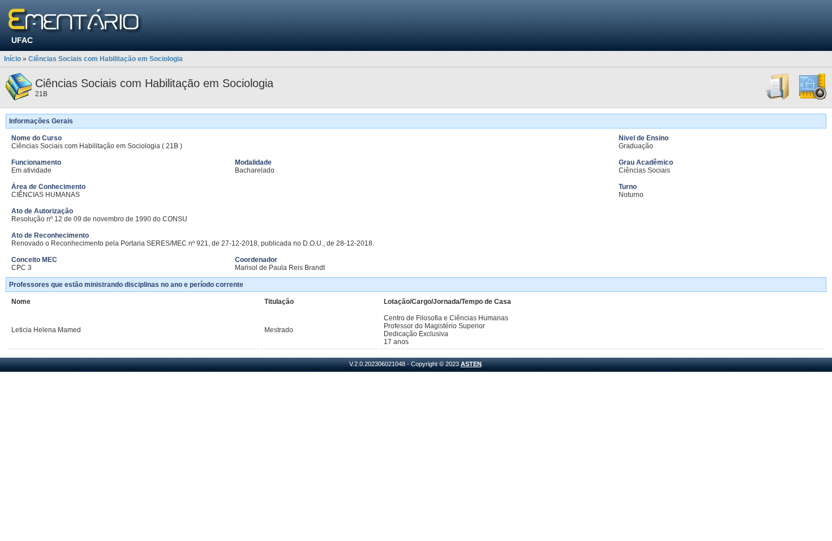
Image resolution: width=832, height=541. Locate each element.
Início (12, 59)
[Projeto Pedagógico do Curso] (812, 98)
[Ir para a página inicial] (75, 21)
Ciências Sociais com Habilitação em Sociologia (105, 59)
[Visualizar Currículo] (778, 98)
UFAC (22, 40)
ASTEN (471, 363)
